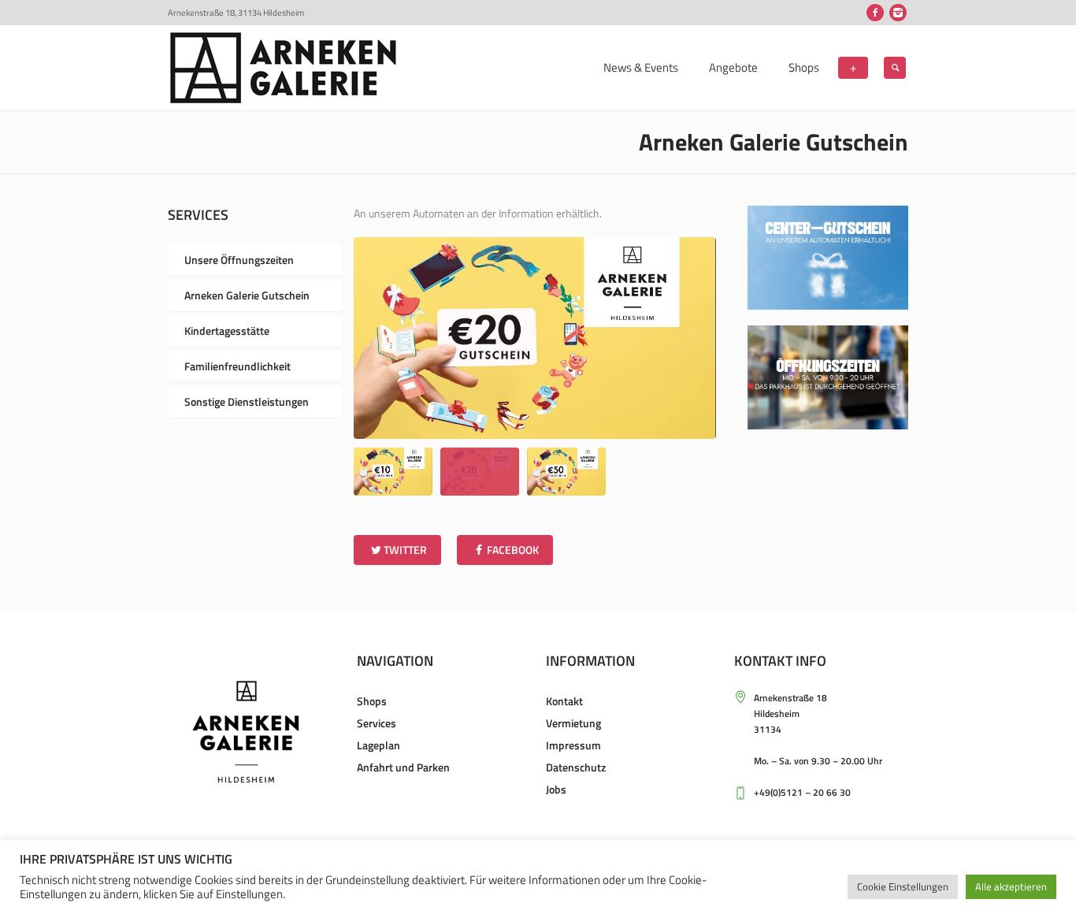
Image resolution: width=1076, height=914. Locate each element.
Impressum (573, 745)
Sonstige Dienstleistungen (246, 401)
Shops (372, 701)
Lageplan (378, 745)
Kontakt (564, 701)
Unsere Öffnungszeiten (239, 259)
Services (376, 723)
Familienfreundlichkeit (237, 366)
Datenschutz (576, 767)
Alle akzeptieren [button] (1011, 886)
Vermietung (573, 723)
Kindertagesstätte (226, 330)
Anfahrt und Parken (403, 767)
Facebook (513, 549)
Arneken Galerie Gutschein (247, 295)
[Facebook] (875, 12)
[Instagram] (898, 12)
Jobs (556, 789)
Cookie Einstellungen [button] (902, 886)
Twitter (405, 549)
